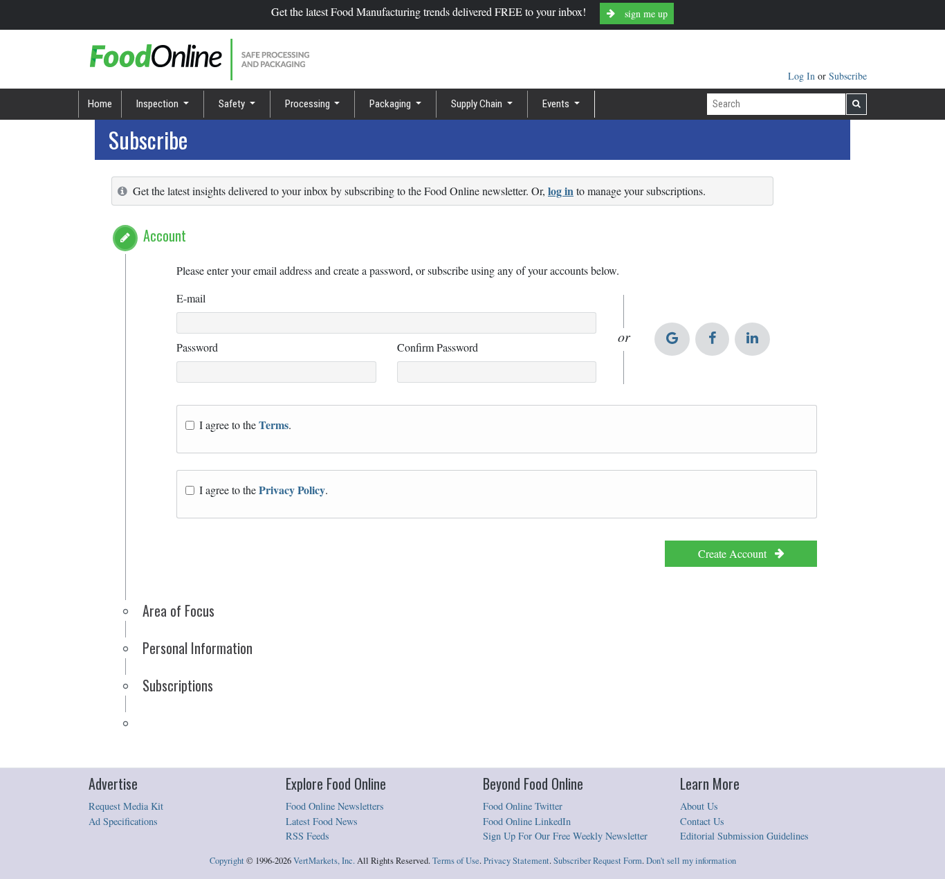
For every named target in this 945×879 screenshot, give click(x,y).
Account (164, 235)
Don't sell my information (691, 861)
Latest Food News (322, 821)
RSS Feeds (307, 835)
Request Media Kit (126, 806)
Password (197, 347)
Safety (233, 104)
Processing (308, 104)
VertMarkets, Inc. (324, 861)
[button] (125, 238)
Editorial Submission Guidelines (744, 835)
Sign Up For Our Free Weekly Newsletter (565, 835)
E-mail (190, 298)
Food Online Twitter (522, 806)
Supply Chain (477, 104)
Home (100, 104)
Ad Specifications (123, 821)
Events (556, 104)
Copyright (227, 861)
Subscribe (848, 75)
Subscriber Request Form (597, 861)
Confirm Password (437, 347)
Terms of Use (455, 861)
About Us (699, 806)
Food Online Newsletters (335, 806)
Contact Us (702, 821)
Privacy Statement (516, 861)
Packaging (391, 104)
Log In (803, 75)
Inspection (158, 104)
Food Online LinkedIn (527, 821)
